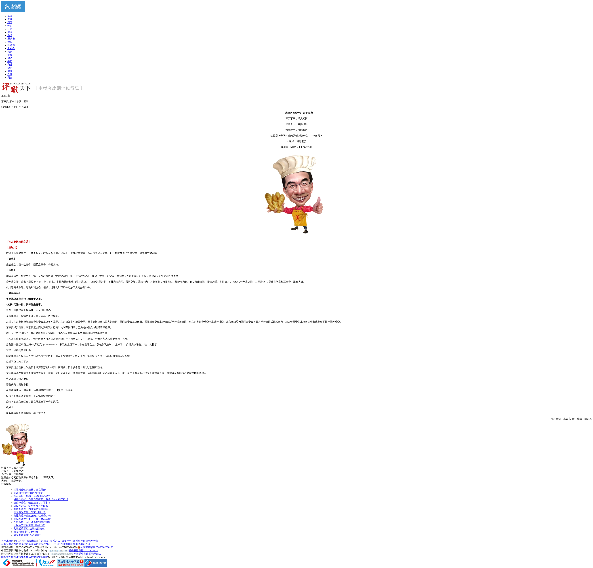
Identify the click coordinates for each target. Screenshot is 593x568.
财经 (9, 55)
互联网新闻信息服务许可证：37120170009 (44, 544)
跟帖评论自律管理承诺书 (86, 540)
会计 (9, 74)
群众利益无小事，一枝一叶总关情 (32, 519)
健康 (9, 71)
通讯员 (11, 38)
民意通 (11, 45)
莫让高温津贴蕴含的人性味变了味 (32, 515)
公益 (9, 29)
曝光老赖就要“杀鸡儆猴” (27, 535)
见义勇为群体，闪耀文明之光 (30, 512)
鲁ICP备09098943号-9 (78, 544)
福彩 (9, 68)
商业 (9, 64)
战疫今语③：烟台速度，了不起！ (32, 502)
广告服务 (43, 540)
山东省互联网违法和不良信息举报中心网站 (24, 557)
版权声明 (66, 540)
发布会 (11, 48)
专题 (9, 19)
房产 (9, 58)
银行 (9, 61)
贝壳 (9, 77)
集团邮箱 (32, 540)
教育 (9, 51)
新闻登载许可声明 (11, 544)
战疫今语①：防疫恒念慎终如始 (31, 509)
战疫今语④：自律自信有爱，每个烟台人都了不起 (41, 499)
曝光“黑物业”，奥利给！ (27, 531)
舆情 (9, 35)
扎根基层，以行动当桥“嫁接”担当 (32, 522)
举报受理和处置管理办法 (87, 553)
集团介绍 (20, 540)
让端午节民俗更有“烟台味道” (29, 525)
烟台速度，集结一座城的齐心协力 (32, 496)
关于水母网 (7, 540)
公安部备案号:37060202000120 (96, 547)
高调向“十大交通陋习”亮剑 (28, 493)
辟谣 (9, 32)
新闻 (9, 16)
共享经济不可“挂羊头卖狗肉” (29, 528)
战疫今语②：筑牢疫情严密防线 (31, 506)
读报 (9, 42)
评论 (9, 25)
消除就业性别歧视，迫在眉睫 (30, 489)
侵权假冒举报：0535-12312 (83, 550)
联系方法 (55, 540)
